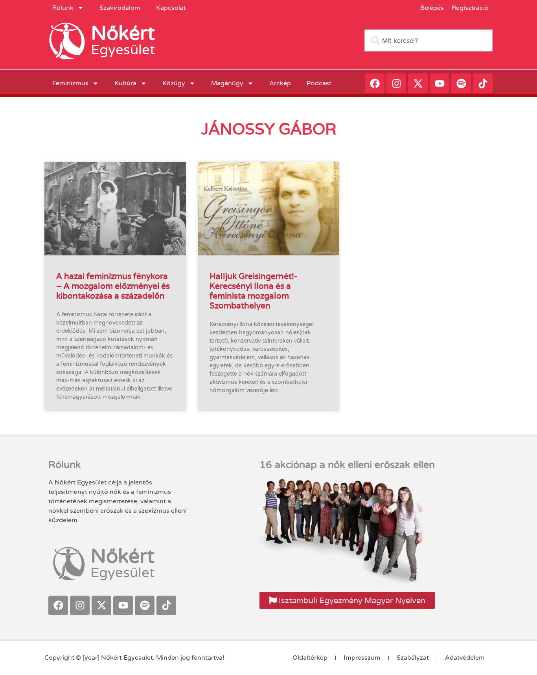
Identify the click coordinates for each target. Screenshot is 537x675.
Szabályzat (413, 658)
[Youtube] (439, 83)
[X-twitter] (418, 83)
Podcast (319, 83)
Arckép (280, 83)
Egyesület (123, 50)
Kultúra (125, 83)
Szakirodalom (119, 8)
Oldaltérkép (309, 658)
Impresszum (362, 658)
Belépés (432, 8)
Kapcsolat (171, 8)
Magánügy (227, 83)
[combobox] (428, 40)
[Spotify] (461, 83)
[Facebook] (374, 83)
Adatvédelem (465, 658)
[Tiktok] (483, 83)
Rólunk (63, 8)
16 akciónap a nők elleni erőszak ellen (347, 465)
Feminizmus (70, 83)
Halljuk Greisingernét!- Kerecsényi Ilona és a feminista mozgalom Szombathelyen (254, 291)
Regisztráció (470, 8)
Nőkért (123, 33)
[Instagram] (396, 83)
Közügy (173, 83)
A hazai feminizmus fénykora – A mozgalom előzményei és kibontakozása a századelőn (113, 286)
